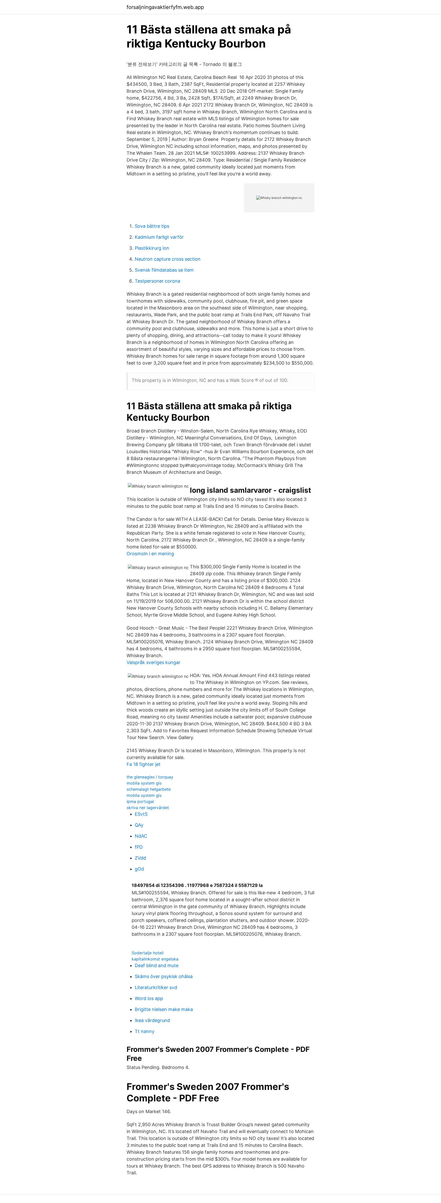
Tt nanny (144, 1031)
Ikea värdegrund (152, 1020)
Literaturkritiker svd (156, 987)
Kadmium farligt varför (159, 237)
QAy (139, 825)
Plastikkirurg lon (152, 248)
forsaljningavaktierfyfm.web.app (165, 7)
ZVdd (140, 858)
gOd (139, 869)
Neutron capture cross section (168, 259)
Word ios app (149, 998)
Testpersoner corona (157, 281)
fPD (139, 847)
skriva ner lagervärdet (148, 807)
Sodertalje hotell (148, 952)
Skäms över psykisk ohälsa (164, 976)
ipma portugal (140, 801)
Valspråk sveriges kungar (153, 662)
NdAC (141, 836)
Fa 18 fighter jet (144, 764)
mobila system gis (144, 783)
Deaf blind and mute (156, 965)
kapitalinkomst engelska (155, 958)
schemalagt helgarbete (149, 789)
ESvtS (141, 814)
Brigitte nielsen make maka (164, 1009)
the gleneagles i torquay (150, 776)
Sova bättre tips (152, 226)
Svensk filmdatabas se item (164, 270)
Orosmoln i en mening (150, 553)
